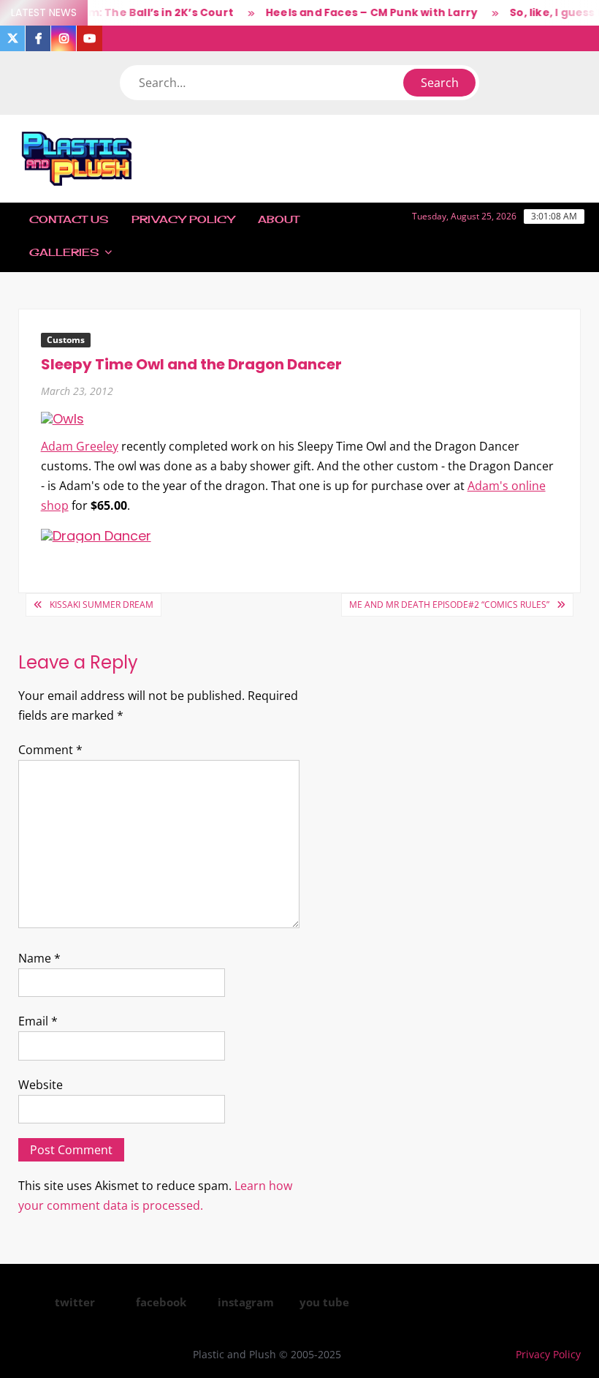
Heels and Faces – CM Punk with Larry (363, 12)
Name (39, 958)
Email (38, 1021)
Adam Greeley (79, 446)
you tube (324, 1302)
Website (40, 1085)
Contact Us (68, 219)
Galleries (64, 252)
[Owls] (62, 418)
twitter (75, 1302)
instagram (246, 1302)
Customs (66, 340)
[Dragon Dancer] (96, 534)
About (278, 219)
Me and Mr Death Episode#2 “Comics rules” (449, 604)
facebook (161, 1302)
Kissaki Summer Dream (101, 604)
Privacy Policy (182, 219)
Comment (50, 750)
